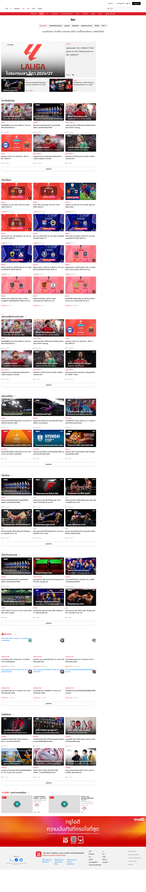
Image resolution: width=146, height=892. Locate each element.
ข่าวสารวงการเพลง (66, 14)
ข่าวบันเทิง (55, 14)
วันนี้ (6, 9)
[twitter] (21, 860)
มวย (34, 497)
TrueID (10, 3)
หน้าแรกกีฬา (43, 26)
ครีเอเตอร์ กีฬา (5, 657)
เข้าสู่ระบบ (136, 3)
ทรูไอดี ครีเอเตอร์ (110, 14)
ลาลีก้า (3, 123)
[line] (11, 860)
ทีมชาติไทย (68, 418)
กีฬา (41, 14)
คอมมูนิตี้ (104, 862)
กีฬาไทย (97, 26)
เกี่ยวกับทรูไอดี (132, 851)
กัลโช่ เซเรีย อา (69, 123)
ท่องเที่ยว (85, 14)
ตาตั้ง (33, 9)
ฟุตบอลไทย (75, 26)
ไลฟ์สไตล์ (6, 714)
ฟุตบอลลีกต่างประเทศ (55, 26)
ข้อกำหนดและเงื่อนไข (133, 855)
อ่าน (23, 9)
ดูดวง (100, 14)
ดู (102, 851)
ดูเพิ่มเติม (49, 169)
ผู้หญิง (93, 14)
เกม (28, 9)
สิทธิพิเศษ (17, 9)
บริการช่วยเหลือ (132, 861)
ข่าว (47, 14)
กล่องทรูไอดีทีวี (93, 862)
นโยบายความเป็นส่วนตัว (134, 858)
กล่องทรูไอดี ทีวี (120, 3)
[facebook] (16, 860)
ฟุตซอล (3, 418)
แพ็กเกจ (104, 859)
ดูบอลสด (66, 26)
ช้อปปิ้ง (91, 859)
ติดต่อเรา (130, 864)
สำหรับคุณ (34, 14)
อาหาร (77, 14)
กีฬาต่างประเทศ (9, 554)
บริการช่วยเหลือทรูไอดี (95, 865)
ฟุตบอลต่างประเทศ (86, 26)
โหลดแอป (110, 3)
